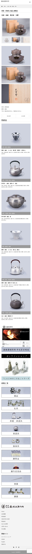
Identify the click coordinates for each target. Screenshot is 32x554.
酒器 (6, 147)
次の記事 (23, 116)
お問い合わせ (4, 526)
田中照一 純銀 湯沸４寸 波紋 (9, 183)
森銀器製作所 (18, 552)
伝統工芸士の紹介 (5, 519)
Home (2, 511)
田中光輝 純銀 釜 (6, 216)
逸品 (11, 11)
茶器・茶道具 (5, 11)
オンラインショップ (6, 536)
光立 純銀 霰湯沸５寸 (7, 316)
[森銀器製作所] (7, 1)
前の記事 (9, 116)
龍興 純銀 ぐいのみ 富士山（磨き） (10, 249)
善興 (3, 147)
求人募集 (3, 529)
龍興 (10, 246)
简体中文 (3, 544)
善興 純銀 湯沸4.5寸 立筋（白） (9, 282)
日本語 (3, 539)
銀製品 (16, 11)
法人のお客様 (4, 524)
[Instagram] (18, 547)
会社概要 (3, 514)
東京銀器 (3, 516)
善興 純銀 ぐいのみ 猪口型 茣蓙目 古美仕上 (13, 150)
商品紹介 (3, 521)
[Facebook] (16, 547)
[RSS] (13, 547)
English (3, 541)
